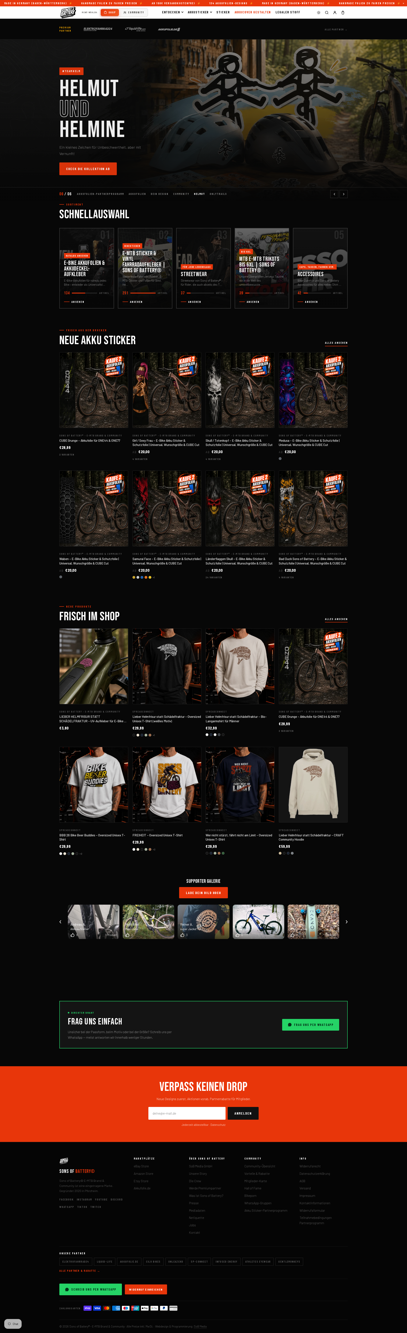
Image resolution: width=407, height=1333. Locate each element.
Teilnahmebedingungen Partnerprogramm (316, 1220)
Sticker (223, 12)
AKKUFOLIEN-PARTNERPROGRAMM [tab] (100, 194)
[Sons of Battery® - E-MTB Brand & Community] (68, 12)
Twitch (95, 1207)
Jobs (192, 1225)
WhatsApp (66, 1207)
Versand (305, 1188)
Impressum (307, 1195)
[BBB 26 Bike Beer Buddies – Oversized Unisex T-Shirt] (93, 785)
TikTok (82, 1207)
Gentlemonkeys (289, 1261)
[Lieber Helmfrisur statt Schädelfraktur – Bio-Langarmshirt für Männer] (240, 666)
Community (136, 12)
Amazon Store (143, 1173)
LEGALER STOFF (288, 12)
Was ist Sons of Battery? (206, 1195)
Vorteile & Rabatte (257, 1173)
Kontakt (194, 1232)
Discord (117, 1199)
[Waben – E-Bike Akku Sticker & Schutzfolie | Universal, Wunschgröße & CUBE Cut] (93, 508)
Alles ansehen (336, 342)
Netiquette (196, 1218)
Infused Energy (226, 1261)
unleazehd (175, 1261)
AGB (302, 1181)
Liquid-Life (104, 1261)
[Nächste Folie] (344, 194)
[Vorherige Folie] (334, 194)
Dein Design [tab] (160, 194)
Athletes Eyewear (258, 1261)
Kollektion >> (79, 174)
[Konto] (335, 12)
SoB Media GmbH (200, 1166)
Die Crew (195, 1181)
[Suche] (327, 12)
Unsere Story (198, 1173)
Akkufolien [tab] (137, 194)
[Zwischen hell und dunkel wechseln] (319, 12)
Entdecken (171, 12)
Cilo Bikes (153, 1261)
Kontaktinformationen (315, 1203)
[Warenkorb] (343, 12)
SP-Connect (199, 1261)
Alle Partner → (336, 29)
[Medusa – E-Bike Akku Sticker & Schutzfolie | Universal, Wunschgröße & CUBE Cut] (313, 390)
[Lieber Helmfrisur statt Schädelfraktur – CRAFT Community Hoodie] (313, 785)
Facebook (66, 1199)
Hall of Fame (252, 1188)
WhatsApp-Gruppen (258, 1203)
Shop (112, 12)
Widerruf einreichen (146, 1289)
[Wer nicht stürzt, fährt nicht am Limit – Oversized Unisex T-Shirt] (240, 785)
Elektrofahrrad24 (75, 1261)
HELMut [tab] (199, 194)
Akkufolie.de (142, 1188)
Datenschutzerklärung (315, 1173)
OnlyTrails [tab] (218, 194)
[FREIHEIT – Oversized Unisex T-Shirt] (166, 785)
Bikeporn (250, 1195)
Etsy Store (141, 1181)
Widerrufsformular (312, 1210)
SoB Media (200, 1326)
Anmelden (243, 1113)
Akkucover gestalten (253, 12)
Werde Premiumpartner (205, 1188)
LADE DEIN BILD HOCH (203, 893)
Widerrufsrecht (310, 1166)
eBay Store (141, 1166)
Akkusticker (198, 12)
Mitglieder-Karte (255, 1181)
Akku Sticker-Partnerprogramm (265, 1210)
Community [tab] (181, 194)
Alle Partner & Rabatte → (79, 1270)
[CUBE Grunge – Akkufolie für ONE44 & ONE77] (93, 390)
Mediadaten (197, 1210)
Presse (194, 1203)
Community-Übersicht (259, 1166)
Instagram (84, 1199)
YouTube (101, 1199)
